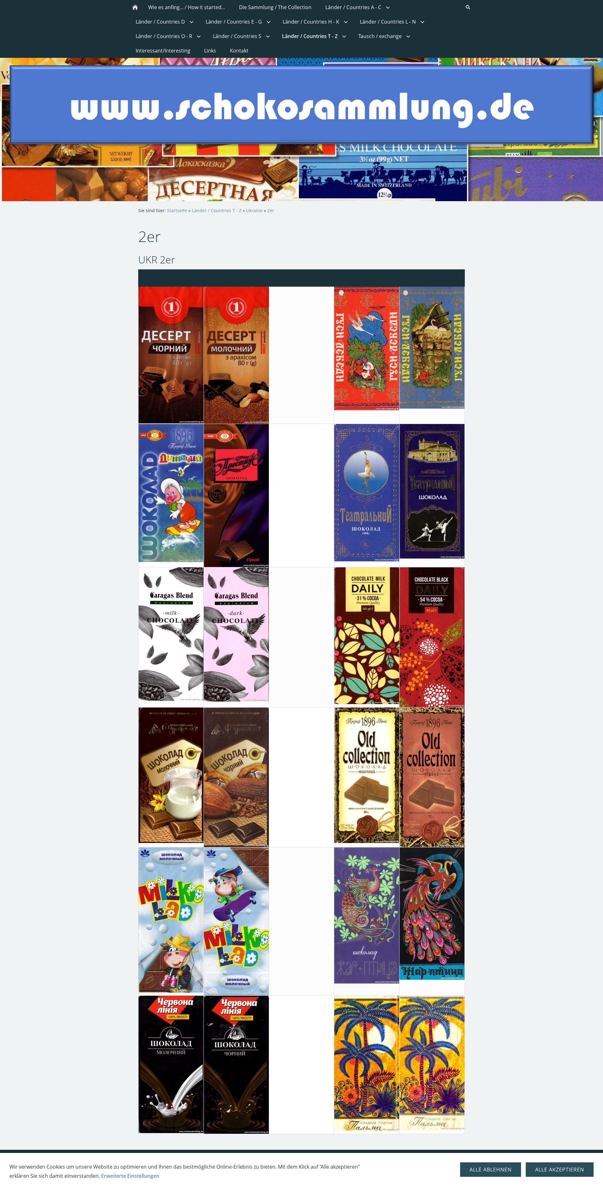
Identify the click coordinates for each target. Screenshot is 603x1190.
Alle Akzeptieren (559, 1169)
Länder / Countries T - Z (217, 210)
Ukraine (254, 210)
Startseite (177, 210)
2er (270, 210)
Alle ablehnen (491, 1169)
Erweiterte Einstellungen (130, 1175)
